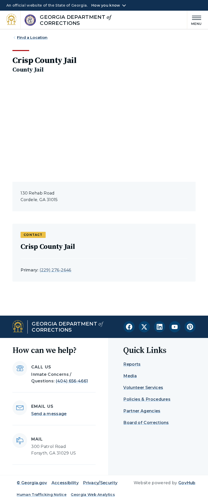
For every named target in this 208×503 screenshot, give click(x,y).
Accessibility (65, 482)
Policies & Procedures (146, 399)
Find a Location (32, 37)
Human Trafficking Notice (41, 494)
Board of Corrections (146, 422)
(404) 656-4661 (72, 381)
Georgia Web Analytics (93, 494)
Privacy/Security (100, 482)
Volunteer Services (143, 387)
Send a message (48, 413)
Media (130, 376)
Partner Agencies (141, 411)
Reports (132, 364)
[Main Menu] (194, 20)
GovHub (187, 482)
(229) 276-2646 (55, 270)
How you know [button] (105, 5)
